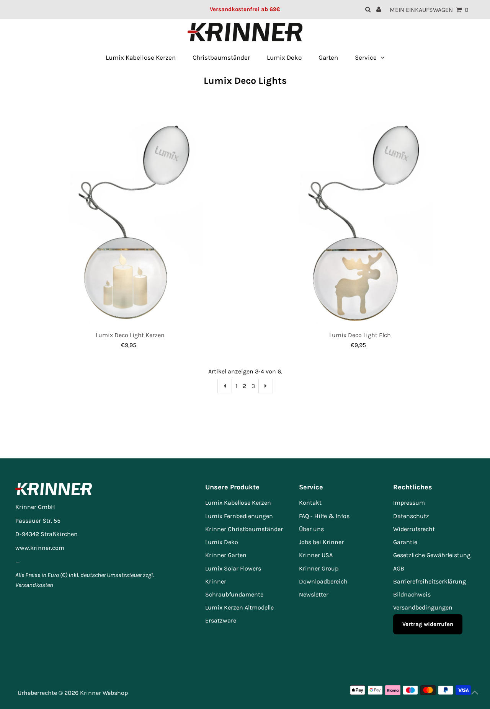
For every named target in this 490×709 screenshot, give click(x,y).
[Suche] (368, 9)
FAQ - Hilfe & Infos (324, 516)
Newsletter (313, 594)
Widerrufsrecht (414, 529)
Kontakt (310, 502)
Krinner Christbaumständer (244, 529)
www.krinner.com (39, 547)
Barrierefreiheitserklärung (429, 581)
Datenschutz (411, 516)
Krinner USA (316, 555)
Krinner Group (318, 568)
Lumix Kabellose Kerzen (238, 502)
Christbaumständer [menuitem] (221, 57)
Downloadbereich (323, 581)
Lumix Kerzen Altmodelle (239, 607)
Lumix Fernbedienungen (239, 516)
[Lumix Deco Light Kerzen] (130, 217)
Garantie (405, 542)
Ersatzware (220, 620)
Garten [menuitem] (328, 57)
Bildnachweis (412, 594)
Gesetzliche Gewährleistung (431, 555)
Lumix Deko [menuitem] (284, 57)
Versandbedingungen (422, 607)
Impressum (409, 502)
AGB (398, 568)
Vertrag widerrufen (427, 624)
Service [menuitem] (366, 57)
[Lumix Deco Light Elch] (360, 217)
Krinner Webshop (104, 692)
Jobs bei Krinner (321, 542)
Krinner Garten (226, 555)
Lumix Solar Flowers (233, 568)
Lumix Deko (221, 542)
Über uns (311, 529)
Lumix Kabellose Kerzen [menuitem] (141, 57)
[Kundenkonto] (378, 9)
